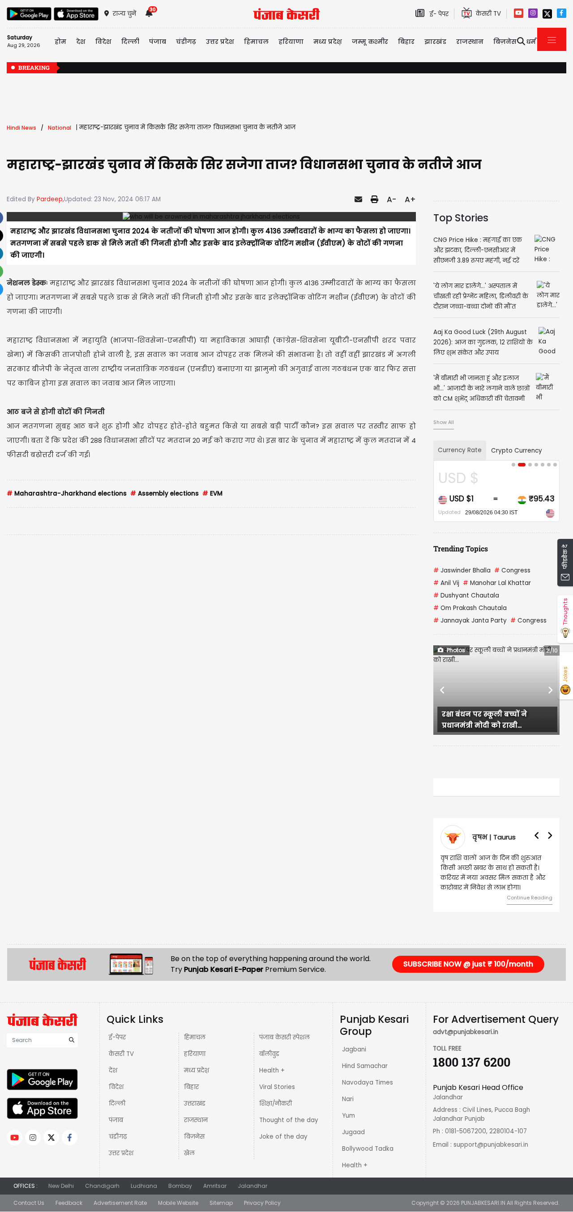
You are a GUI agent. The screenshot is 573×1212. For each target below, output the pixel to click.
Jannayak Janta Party (470, 620)
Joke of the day (283, 1136)
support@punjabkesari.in (490, 1144)
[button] (442, 690)
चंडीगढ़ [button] (186, 41)
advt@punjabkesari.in (465, 1032)
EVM (212, 493)
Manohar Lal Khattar (497, 583)
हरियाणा (194, 1054)
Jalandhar (252, 1186)
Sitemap (221, 1203)
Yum (348, 1115)
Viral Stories (277, 1087)
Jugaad (353, 1132)
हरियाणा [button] (291, 41)
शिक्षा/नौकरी (275, 1103)
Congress (512, 570)
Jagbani (354, 1049)
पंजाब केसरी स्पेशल (284, 1037)
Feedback (69, 1203)
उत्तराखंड (194, 1103)
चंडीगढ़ (118, 1136)
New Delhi (61, 1186)
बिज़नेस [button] (505, 41)
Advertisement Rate (120, 1203)
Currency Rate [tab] (460, 450)
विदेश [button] (103, 41)
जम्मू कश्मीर (370, 41)
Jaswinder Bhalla (462, 570)
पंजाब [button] (157, 41)
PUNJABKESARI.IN (483, 1203)
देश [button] (81, 41)
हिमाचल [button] (256, 41)
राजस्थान (196, 1120)
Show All (443, 422)
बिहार (406, 41)
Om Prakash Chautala (470, 608)
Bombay (180, 1186)
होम (60, 41)
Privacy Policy (262, 1203)
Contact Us (28, 1203)
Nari (348, 1099)
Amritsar (215, 1186)
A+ (410, 199)
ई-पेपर (117, 1037)
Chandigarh (102, 1186)
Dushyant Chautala (466, 595)
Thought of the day (288, 1120)
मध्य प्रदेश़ (327, 41)
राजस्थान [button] (469, 41)
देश (113, 1070)
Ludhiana (144, 1186)
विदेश (116, 1087)
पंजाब (116, 1120)
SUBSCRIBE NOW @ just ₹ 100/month (468, 964)
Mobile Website (178, 1203)
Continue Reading (529, 897)
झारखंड (435, 41)
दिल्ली (130, 41)
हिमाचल (194, 1037)
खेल (189, 1153)
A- (391, 199)
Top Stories (460, 218)
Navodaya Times (367, 1082)
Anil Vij (446, 583)
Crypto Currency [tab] (516, 450)
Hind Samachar (365, 1066)
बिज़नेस (194, 1136)
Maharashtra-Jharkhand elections (67, 493)
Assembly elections (164, 493)
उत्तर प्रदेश (220, 41)
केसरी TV (121, 1054)
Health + (272, 1070)
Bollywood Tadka (367, 1148)
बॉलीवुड (269, 1054)
